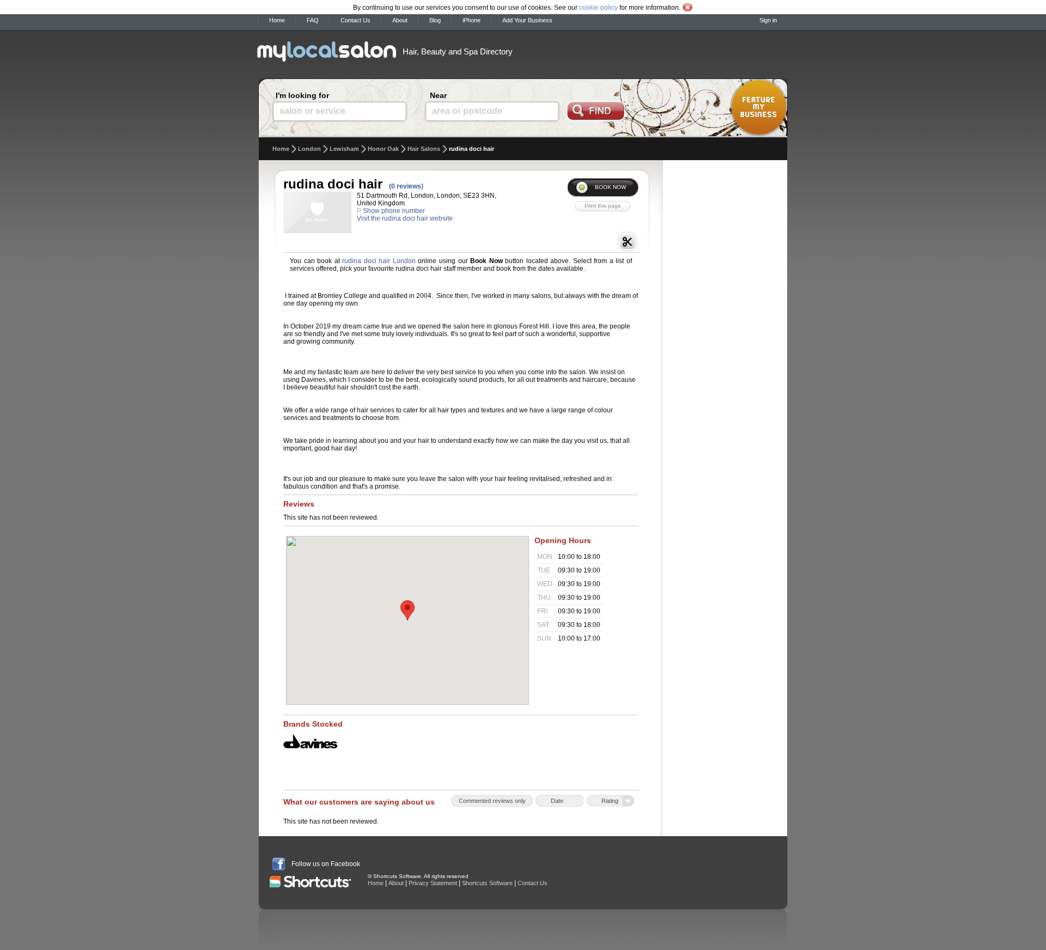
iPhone (472, 20)
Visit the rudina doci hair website (405, 218)
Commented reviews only (492, 800)
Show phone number (394, 211)
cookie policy (598, 7)
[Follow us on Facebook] (278, 863)
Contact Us (355, 20)
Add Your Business (527, 20)
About (400, 20)
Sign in (768, 20)
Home (277, 20)
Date (557, 800)
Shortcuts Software (487, 883)
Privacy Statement (433, 883)
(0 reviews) (406, 186)
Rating (609, 800)
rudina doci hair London (379, 261)
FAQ (313, 20)
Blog (435, 20)
